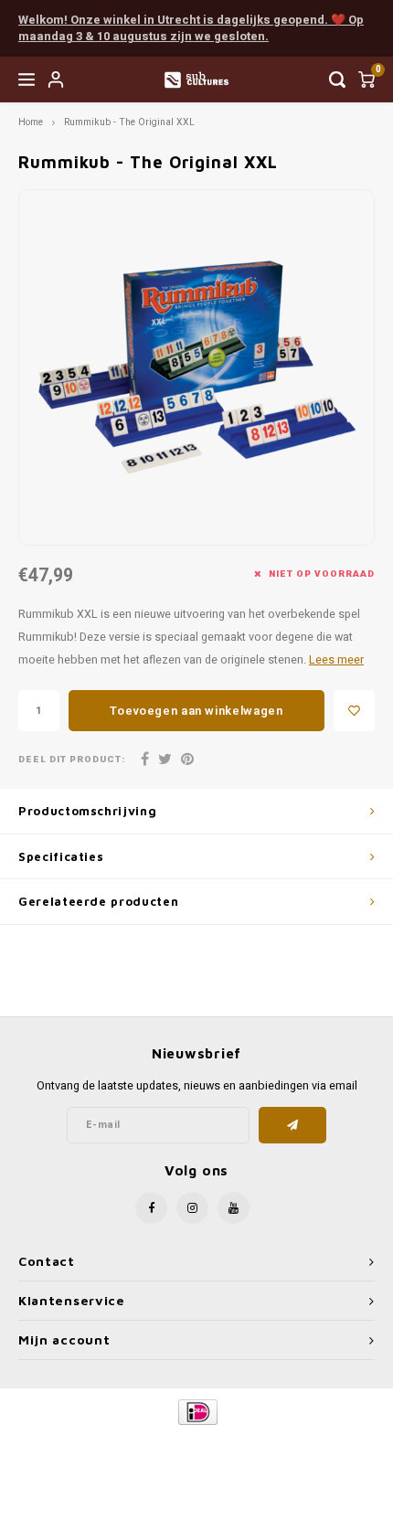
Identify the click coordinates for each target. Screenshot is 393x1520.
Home (30, 122)
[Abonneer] (293, 1125)
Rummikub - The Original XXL (129, 122)
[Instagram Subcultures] (192, 1208)
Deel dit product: (71, 760)
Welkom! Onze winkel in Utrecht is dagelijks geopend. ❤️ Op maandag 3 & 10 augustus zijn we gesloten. (191, 28)
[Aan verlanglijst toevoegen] (354, 710)
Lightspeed (270, 1443)
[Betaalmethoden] (197, 1411)
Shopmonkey (196, 1457)
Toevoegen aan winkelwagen (196, 710)
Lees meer (336, 660)
